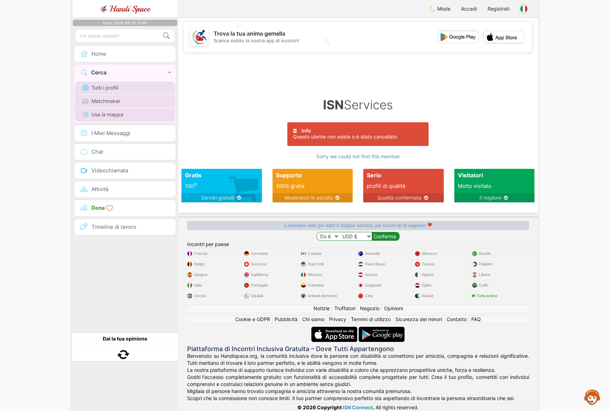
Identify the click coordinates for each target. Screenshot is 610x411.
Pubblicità (286, 319)
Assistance (592, 397)
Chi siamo (313, 319)
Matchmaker (105, 101)
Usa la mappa (107, 114)
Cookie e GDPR (252, 319)
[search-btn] (166, 36)
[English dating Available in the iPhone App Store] (335, 330)
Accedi (469, 9)
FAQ (476, 319)
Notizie (321, 308)
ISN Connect (358, 407)
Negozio (369, 308)
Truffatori (344, 308)
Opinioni (393, 308)
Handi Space (128, 9)
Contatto (457, 319)
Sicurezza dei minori (418, 319)
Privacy (337, 319)
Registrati (498, 9)
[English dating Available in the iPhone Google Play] (382, 330)
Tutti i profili (104, 88)
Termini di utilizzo (371, 319)
